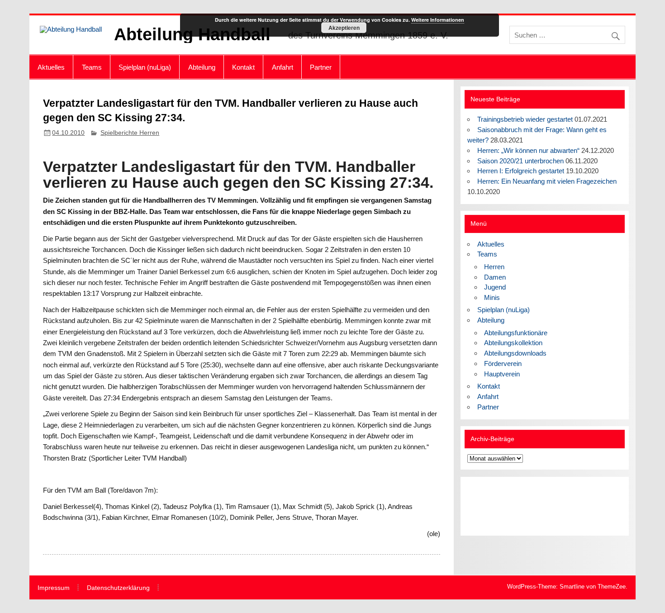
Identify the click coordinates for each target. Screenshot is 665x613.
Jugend (495, 287)
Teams (92, 67)
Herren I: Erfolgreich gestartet (520, 171)
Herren (494, 267)
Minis (492, 297)
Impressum (54, 588)
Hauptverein (502, 374)
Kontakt (243, 67)
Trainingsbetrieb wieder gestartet (525, 119)
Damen (495, 277)
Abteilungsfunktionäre (515, 333)
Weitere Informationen (437, 19)
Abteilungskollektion (513, 343)
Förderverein (503, 363)
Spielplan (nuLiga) (145, 67)
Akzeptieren (344, 28)
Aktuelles (51, 67)
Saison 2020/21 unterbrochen (520, 161)
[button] (481, 506)
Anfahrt (282, 67)
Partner (321, 67)
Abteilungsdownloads (515, 353)
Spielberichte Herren (129, 132)
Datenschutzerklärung (118, 588)
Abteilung (201, 67)
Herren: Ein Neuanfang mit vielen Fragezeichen (547, 181)
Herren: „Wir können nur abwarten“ (528, 150)
